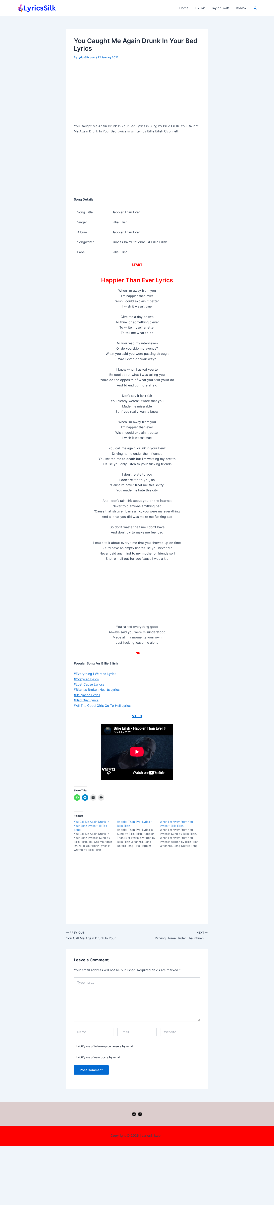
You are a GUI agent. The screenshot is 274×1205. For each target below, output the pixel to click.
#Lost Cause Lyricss (89, 684)
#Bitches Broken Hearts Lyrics (97, 690)
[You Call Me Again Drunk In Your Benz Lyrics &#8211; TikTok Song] (95, 836)
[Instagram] (140, 1114)
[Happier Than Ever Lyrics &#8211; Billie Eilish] (138, 834)
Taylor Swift (220, 8)
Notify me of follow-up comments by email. (105, 1046)
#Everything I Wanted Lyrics (95, 674)
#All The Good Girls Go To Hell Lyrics (102, 706)
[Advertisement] (137, 94)
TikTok (200, 8)
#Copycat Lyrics (86, 679)
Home (183, 8)
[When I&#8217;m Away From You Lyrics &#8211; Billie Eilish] (181, 834)
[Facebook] (134, 1114)
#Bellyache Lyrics (87, 695)
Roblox (241, 8)
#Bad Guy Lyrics (86, 700)
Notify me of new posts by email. (99, 1057)
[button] (255, 8)
